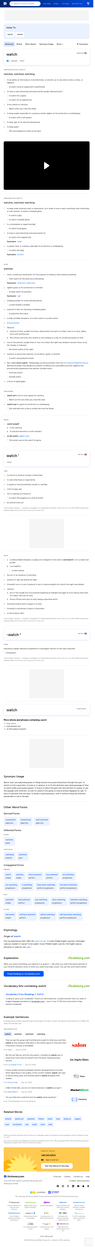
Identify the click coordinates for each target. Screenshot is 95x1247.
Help (88, 1176)
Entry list (57, 1176)
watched (19, 74)
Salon (10, 1050)
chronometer (13, 323)
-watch (20, 34)
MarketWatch (13, 1092)
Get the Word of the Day (57, 1166)
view (43, 1124)
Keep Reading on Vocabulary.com (23, 974)
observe (67, 1119)
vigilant (22, 436)
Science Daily (13, 1082)
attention (21, 283)
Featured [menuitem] (47, 4)
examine (31, 1119)
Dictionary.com (5, 3)
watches (8, 74)
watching (30, 74)
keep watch (11, 723)
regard (78, 1119)
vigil (18, 296)
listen (50, 1119)
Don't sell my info (46, 1236)
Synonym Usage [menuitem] (46, 44)
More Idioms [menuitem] (30, 44)
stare (34, 1124)
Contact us (78, 1176)
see (26, 1124)
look (58, 1119)
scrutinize (17, 1124)
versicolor (48, 1155)
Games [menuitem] (56, 4)
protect (20, 254)
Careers (67, 1176)
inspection (30, 283)
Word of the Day (48, 1151)
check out (19, 1119)
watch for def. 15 (41, 941)
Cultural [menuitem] (65, 4)
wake (29, 947)
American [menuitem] (9, 44)
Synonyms (83, 44)
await (19, 241)
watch (10, 34)
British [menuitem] (19, 44)
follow (41, 1119)
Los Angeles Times (15, 1065)
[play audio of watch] (7, 60)
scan (7, 1124)
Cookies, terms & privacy (79, 1181)
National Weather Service (77, 363)
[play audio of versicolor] (42, 1159)
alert (27, 436)
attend (8, 1119)
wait (50, 1124)
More (59, 44)
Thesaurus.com (88, 3)
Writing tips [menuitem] (77, 4)
